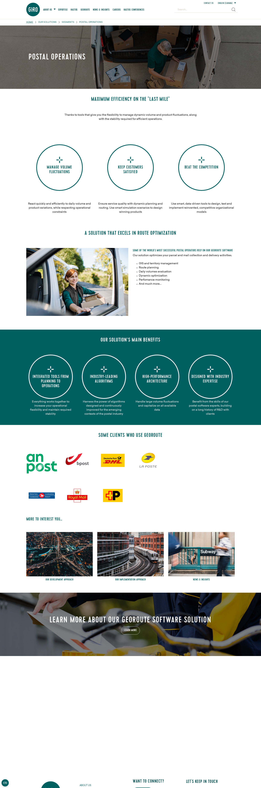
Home (29, 22)
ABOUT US (85, 786)
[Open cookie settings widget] (5, 782)
